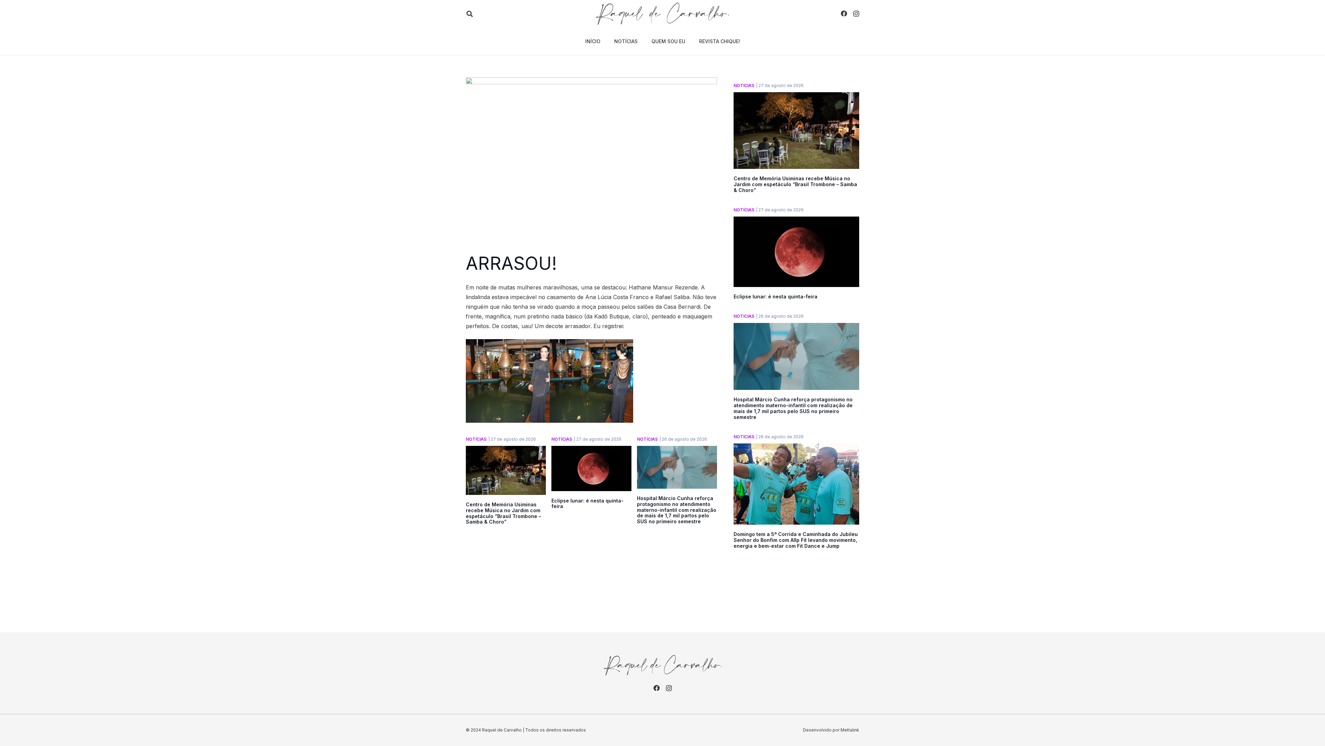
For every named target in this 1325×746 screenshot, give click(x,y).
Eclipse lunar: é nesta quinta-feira (587, 503)
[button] (470, 14)
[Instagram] (856, 13)
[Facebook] (844, 13)
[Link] (662, 14)
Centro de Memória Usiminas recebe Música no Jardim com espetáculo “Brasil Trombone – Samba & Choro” (503, 513)
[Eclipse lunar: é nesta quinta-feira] (591, 450)
